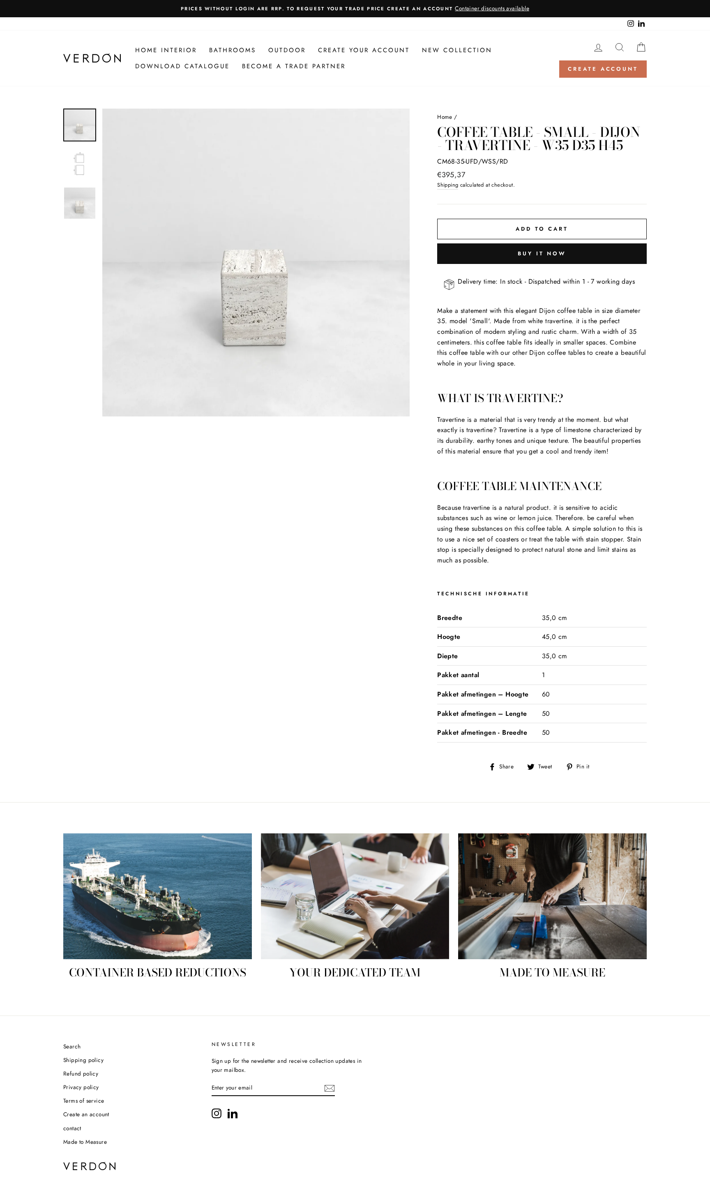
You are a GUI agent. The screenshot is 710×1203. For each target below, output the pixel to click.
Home (444, 117)
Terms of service (83, 1101)
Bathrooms (232, 50)
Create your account (364, 50)
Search (72, 1046)
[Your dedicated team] (355, 896)
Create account (603, 69)
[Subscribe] (329, 1088)
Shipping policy (83, 1060)
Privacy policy (81, 1087)
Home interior (166, 50)
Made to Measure (85, 1142)
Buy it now (542, 253)
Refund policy (80, 1073)
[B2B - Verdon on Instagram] (216, 1113)
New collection (457, 50)
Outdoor (287, 50)
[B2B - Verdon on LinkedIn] (232, 1113)
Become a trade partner (294, 66)
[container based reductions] (157, 896)
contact (72, 1128)
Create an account (86, 1114)
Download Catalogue (182, 66)
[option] (355, 8)
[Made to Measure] (552, 896)
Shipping (447, 185)
